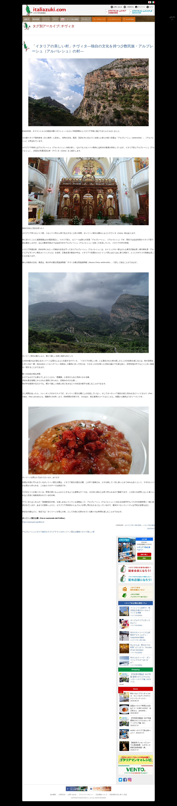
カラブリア (50, 531)
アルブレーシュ (28, 531)
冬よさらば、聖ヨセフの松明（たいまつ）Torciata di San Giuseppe (141, 647)
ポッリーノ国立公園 (70, 531)
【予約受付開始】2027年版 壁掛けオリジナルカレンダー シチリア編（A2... (140, 720)
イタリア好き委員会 (136, 615)
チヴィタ (58, 531)
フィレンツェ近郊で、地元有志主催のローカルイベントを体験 (140, 610)
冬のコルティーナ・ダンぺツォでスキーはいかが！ (140, 660)
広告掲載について (101, 794)
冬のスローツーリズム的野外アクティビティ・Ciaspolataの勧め (140, 635)
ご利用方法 (61, 794)
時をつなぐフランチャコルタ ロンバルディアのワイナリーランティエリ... (140, 695)
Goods (121, 684)
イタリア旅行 (40, 531)
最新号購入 (144, 554)
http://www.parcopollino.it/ (33, 522)
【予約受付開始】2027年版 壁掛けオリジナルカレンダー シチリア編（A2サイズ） (140, 678)
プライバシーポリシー (86, 794)
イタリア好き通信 (149, 525)
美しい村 (91, 531)
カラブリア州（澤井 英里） (133, 525)
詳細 (144, 558)
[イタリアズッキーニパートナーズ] (141, 11)
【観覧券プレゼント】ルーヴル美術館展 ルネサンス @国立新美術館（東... (140, 745)
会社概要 (53, 794)
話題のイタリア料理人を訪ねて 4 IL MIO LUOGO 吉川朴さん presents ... (140, 708)
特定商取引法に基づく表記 (118, 794)
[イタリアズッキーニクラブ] (117, 11)
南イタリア (82, 531)
